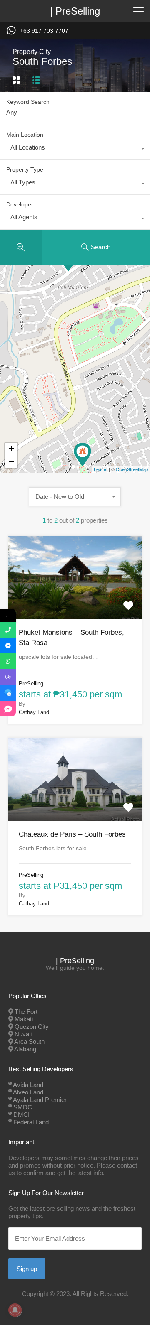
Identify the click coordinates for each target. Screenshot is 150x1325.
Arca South (29, 1041)
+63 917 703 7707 (44, 30)
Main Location (24, 134)
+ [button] (11, 449)
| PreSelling (75, 11)
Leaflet (101, 469)
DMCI (21, 1114)
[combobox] (75, 149)
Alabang (25, 1049)
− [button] (11, 461)
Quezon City (32, 1026)
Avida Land (28, 1084)
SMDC (22, 1107)
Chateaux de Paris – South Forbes (72, 834)
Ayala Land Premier (40, 1099)
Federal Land (31, 1122)
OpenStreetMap (132, 469)
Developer (19, 204)
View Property (75, 602)
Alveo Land (28, 1092)
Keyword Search (28, 101)
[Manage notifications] (15, 1310)
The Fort (26, 1011)
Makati (24, 1019)
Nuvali (23, 1034)
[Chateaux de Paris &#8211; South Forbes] (82, 454)
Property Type (24, 169)
